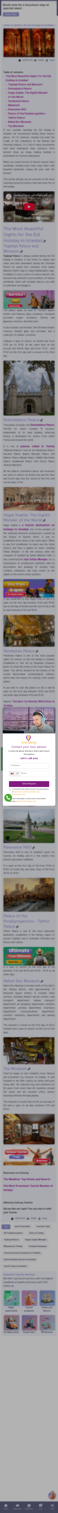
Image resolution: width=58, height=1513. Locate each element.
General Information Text (26, 802)
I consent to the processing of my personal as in (30, 792)
